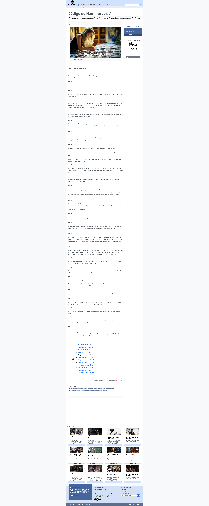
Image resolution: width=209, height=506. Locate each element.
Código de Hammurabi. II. (113, 455)
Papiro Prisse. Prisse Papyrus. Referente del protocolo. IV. (132, 474)
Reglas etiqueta (109, 388)
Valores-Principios (75, 390)
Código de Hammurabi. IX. (94, 436)
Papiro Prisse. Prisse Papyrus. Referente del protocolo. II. (132, 437)
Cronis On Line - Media (134, 504)
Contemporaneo (92, 390)
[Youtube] (83, 497)
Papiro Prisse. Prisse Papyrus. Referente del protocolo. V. (76, 456)
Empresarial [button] (92, 5)
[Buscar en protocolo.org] (140, 5)
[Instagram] (81, 497)
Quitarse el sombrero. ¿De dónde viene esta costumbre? (113, 437)
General (84, 390)
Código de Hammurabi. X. (132, 455)
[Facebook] (75, 497)
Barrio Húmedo (110, 494)
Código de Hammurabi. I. (76, 473)
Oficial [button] (100, 5)
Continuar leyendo (76, 444)
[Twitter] (77, 497)
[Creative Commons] (97, 498)
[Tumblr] (80, 497)
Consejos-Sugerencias (76, 388)
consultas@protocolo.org (100, 489)
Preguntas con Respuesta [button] (134, 57)
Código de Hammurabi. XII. (76, 436)
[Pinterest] (78, 497)
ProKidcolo (109, 496)
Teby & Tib (109, 495)
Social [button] (83, 5)
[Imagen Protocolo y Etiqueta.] (95, 42)
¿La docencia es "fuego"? (92, 455)
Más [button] (106, 5)
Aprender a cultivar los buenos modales (113, 473)
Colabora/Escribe (98, 496)
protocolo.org (102, 390)
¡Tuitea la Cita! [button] (137, 37)
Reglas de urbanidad (99, 388)
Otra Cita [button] (129, 37)
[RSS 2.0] (84, 497)
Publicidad (123, 489)
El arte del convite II (93, 473)
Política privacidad (98, 495)
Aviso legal (96, 494)
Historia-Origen (87, 388)
